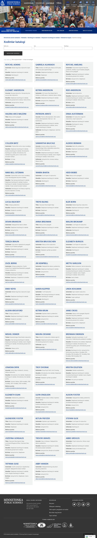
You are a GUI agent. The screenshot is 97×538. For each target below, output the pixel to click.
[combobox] (90, 536)
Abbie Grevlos (73, 438)
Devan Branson (13, 221)
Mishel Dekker (12, 334)
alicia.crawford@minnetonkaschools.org (15, 324)
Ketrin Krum (42, 310)
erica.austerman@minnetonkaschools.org (76, 131)
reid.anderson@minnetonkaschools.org (76, 107)
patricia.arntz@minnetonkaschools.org (46, 136)
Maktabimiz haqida (31, 30)
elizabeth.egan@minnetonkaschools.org (15, 408)
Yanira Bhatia (42, 172)
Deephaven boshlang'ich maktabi (10, 30)
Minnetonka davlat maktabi (34, 503)
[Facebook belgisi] (79, 504)
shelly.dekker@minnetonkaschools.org (15, 353)
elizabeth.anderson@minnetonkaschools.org (16, 107)
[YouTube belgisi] (83, 504)
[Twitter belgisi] (74, 504)
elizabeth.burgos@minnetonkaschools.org (77, 255)
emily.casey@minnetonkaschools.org (15, 304)
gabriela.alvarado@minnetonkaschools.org (47, 80)
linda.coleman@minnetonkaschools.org (76, 302)
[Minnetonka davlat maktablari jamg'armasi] (30, 528)
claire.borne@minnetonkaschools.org (75, 215)
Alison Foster (73, 394)
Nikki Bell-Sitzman (14, 172)
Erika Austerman (74, 113)
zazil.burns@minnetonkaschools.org (14, 282)
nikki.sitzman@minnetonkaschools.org (15, 195)
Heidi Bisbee (71, 172)
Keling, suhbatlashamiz (80, 5)
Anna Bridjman (43, 221)
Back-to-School (87, 30)
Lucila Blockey (12, 201)
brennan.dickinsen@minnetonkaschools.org (77, 360)
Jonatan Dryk (12, 367)
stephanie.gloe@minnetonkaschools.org (76, 431)
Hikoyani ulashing (54, 506)
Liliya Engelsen (43, 394)
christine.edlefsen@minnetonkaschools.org (77, 384)
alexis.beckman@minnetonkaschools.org (76, 156)
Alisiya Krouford (14, 310)
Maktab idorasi (73, 30)
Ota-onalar (60, 30)
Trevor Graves (43, 438)
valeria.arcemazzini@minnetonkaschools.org (16, 127)
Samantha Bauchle (45, 143)
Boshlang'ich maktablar (34, 38)
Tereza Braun (12, 241)
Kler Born (71, 201)
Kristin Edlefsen (74, 367)
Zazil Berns (11, 263)
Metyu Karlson (73, 263)
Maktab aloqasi (13, 501)
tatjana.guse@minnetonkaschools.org (15, 482)
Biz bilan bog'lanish (55, 512)
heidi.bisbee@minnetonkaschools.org (76, 186)
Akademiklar (28, 3)
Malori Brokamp (74, 221)
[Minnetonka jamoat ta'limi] (65, 528)
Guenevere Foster (14, 418)
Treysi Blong (42, 201)
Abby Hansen (42, 463)
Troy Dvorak (42, 367)
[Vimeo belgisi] (88, 504)
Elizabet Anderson (14, 90)
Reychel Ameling (74, 64)
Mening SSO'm (68, 5)
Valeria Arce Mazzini (15, 113)
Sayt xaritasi (53, 515)
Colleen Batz (11, 143)
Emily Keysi (10, 288)
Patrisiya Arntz (43, 113)
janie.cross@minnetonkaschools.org (75, 327)
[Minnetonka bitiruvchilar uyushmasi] (54, 528)
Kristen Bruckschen (46, 241)
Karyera (51, 503)
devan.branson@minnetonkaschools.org (15, 235)
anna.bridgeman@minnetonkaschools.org (46, 235)
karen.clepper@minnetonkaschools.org (46, 304)
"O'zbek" (90, 536)
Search (94, 4)
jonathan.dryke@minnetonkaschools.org (16, 388)
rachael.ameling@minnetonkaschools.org (76, 83)
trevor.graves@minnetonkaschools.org (45, 455)
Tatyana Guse (12, 463)
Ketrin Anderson (44, 90)
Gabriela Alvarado (45, 64)
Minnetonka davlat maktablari (9, 1)
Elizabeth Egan (12, 394)
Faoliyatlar (40, 3)
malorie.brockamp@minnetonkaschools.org (77, 235)
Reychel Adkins (12, 64)
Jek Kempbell (42, 263)
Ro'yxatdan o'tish (74, 5)
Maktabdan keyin (47, 30)
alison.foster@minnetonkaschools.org (76, 410)
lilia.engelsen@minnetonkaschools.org (46, 412)
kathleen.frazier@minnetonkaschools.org (46, 431)
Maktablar (50, 3)
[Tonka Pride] (41, 528)
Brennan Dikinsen (75, 334)
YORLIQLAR (87, 4)
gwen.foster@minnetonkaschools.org (15, 431)
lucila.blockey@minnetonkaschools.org (15, 215)
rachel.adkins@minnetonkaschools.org (15, 80)
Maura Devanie (43, 334)
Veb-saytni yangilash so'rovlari (58, 509)
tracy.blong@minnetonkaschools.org (45, 215)
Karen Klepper (43, 288)
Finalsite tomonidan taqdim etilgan (88, 534)
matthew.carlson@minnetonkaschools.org (77, 282)
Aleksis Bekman (73, 143)
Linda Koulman (73, 288)
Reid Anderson (73, 90)
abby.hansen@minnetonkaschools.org (46, 479)
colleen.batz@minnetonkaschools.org (15, 164)
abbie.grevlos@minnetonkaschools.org (76, 453)
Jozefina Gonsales (14, 438)
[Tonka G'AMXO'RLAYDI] (71, 528)
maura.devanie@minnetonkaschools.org (46, 349)
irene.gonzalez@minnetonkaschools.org (15, 457)
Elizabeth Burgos (74, 241)
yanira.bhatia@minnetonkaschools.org (46, 186)
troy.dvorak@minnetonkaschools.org (45, 384)
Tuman (58, 3)
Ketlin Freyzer (43, 418)
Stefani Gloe (72, 418)
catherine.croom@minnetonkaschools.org (46, 324)
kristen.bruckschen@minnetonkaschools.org (47, 256)
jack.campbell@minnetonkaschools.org (46, 276)
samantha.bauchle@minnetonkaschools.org (47, 166)
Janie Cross (71, 310)
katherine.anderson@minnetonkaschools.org (47, 105)
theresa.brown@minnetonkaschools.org (15, 256)
